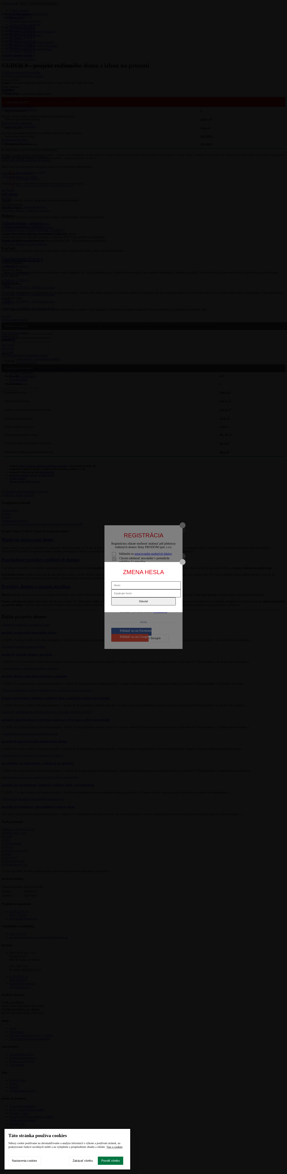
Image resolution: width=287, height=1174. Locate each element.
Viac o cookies (114, 1146)
